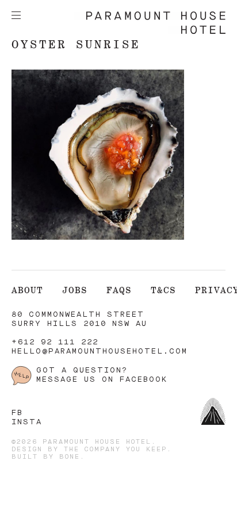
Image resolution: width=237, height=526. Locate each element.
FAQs (119, 290)
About (27, 290)
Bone (69, 457)
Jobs (74, 290)
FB (17, 413)
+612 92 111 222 (55, 342)
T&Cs (163, 290)
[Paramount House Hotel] (149, 32)
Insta (27, 422)
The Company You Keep (115, 450)
